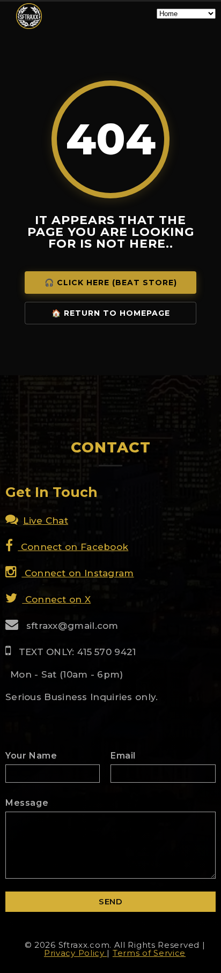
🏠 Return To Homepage (110, 313)
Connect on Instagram (77, 573)
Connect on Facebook (73, 546)
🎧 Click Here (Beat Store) (111, 282)
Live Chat (45, 520)
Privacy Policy (75, 953)
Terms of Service (149, 953)
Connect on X (56, 599)
